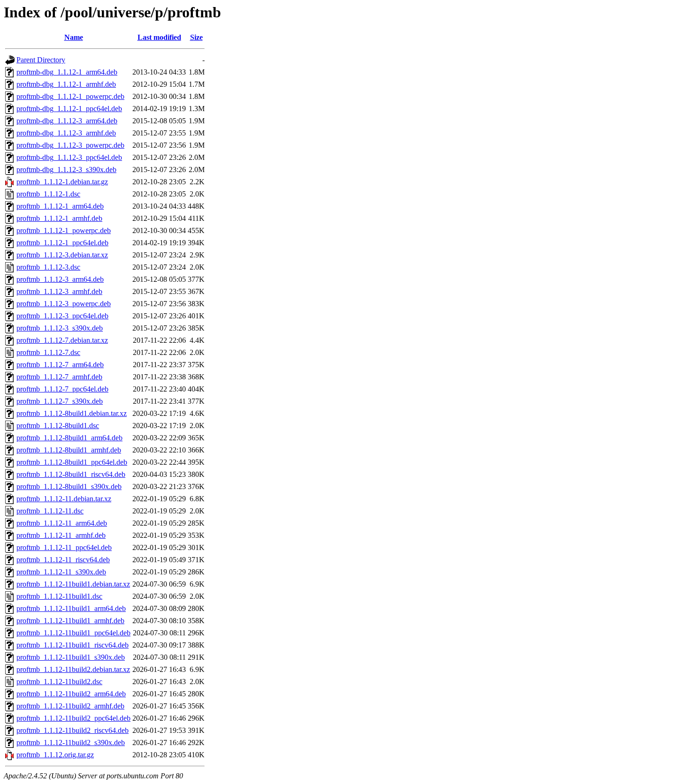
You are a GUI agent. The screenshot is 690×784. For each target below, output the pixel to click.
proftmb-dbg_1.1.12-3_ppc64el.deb (69, 157)
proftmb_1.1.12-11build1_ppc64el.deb (73, 633)
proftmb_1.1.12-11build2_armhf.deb (70, 706)
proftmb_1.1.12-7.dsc (48, 352)
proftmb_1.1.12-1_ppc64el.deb (62, 243)
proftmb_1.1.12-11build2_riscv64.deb (72, 730)
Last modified (159, 37)
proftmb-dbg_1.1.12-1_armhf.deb (66, 84)
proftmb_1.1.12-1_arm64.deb (60, 206)
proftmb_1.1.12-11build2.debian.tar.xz (73, 669)
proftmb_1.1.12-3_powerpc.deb (63, 304)
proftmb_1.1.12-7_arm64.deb (60, 365)
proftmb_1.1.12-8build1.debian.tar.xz (71, 413)
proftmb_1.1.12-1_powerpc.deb (63, 230)
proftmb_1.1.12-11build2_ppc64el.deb (73, 718)
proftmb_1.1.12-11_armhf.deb (61, 535)
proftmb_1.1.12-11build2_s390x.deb (70, 742)
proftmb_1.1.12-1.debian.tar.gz (62, 182)
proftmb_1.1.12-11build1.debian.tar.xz (73, 584)
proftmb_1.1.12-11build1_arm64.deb (71, 608)
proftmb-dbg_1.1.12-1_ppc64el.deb (69, 109)
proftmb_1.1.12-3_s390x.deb (59, 328)
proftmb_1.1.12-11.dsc (50, 511)
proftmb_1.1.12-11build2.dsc (59, 682)
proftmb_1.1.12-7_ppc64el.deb (62, 389)
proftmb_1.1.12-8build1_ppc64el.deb (71, 462)
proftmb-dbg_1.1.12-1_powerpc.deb (70, 96)
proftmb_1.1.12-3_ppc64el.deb (62, 316)
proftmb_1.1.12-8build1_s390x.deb (69, 486)
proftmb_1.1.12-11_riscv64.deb (63, 560)
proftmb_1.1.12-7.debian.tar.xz (62, 340)
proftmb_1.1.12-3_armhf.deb (59, 291)
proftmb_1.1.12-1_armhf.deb (59, 218)
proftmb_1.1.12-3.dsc (48, 267)
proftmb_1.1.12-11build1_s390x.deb (70, 657)
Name (73, 37)
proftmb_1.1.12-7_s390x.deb (59, 401)
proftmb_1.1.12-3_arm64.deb (60, 279)
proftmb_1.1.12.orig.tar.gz (55, 755)
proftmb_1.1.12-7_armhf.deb (59, 377)
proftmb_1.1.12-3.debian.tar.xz (62, 255)
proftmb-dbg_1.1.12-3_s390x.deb (66, 169)
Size (196, 37)
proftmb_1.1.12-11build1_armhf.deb (70, 621)
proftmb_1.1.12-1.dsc (48, 194)
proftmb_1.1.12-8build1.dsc (57, 426)
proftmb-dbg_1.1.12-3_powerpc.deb (70, 145)
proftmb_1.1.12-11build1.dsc (59, 596)
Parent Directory (40, 60)
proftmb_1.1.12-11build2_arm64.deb (71, 694)
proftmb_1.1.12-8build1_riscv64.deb (70, 474)
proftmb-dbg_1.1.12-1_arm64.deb (66, 72)
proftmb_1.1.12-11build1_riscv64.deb (72, 645)
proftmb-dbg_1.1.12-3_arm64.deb (66, 121)
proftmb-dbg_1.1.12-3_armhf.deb (66, 133)
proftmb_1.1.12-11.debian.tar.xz (63, 499)
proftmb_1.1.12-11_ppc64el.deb (64, 547)
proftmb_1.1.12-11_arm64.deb (61, 523)
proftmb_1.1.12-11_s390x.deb (61, 572)
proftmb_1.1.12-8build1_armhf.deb (68, 450)
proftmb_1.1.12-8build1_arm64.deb (69, 438)
